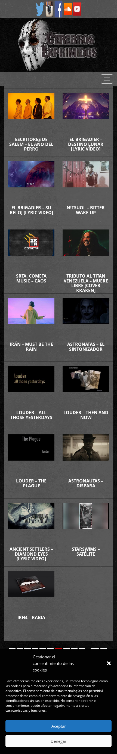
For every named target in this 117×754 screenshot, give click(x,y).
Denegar (58, 741)
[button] (109, 663)
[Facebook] (58, 8)
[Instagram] (49, 8)
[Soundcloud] (68, 8)
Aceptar (58, 726)
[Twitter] (40, 8)
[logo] (58, 45)
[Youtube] (77, 8)
